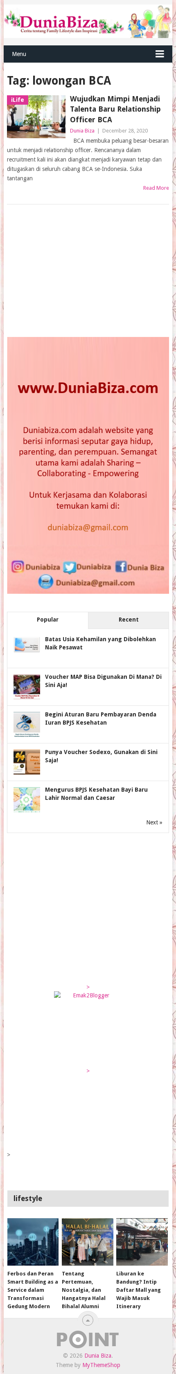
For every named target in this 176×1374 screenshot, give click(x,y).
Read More (156, 188)
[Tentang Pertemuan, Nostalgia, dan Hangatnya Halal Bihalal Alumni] (87, 1242)
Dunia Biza (82, 131)
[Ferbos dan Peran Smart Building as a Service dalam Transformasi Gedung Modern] (33, 1242)
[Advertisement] (68, 271)
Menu (19, 54)
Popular (48, 619)
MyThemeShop (101, 1365)
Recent (129, 619)
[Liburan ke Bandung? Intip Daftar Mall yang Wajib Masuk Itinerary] (141, 1242)
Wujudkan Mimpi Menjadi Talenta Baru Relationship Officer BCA (115, 108)
